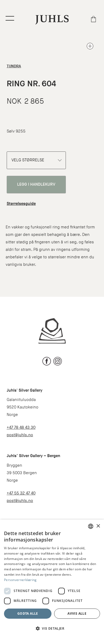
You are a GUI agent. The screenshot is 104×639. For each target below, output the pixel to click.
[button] (52, 628)
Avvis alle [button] (76, 613)
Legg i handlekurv (36, 184)
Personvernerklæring (20, 580)
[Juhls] (52, 330)
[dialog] (52, 579)
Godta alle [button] (27, 613)
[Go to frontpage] (52, 19)
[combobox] (90, 526)
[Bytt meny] (10, 18)
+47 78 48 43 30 (21, 427)
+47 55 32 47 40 (21, 493)
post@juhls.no (20, 435)
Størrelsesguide (21, 203)
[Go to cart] (93, 19)
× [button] (98, 526)
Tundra (14, 66)
